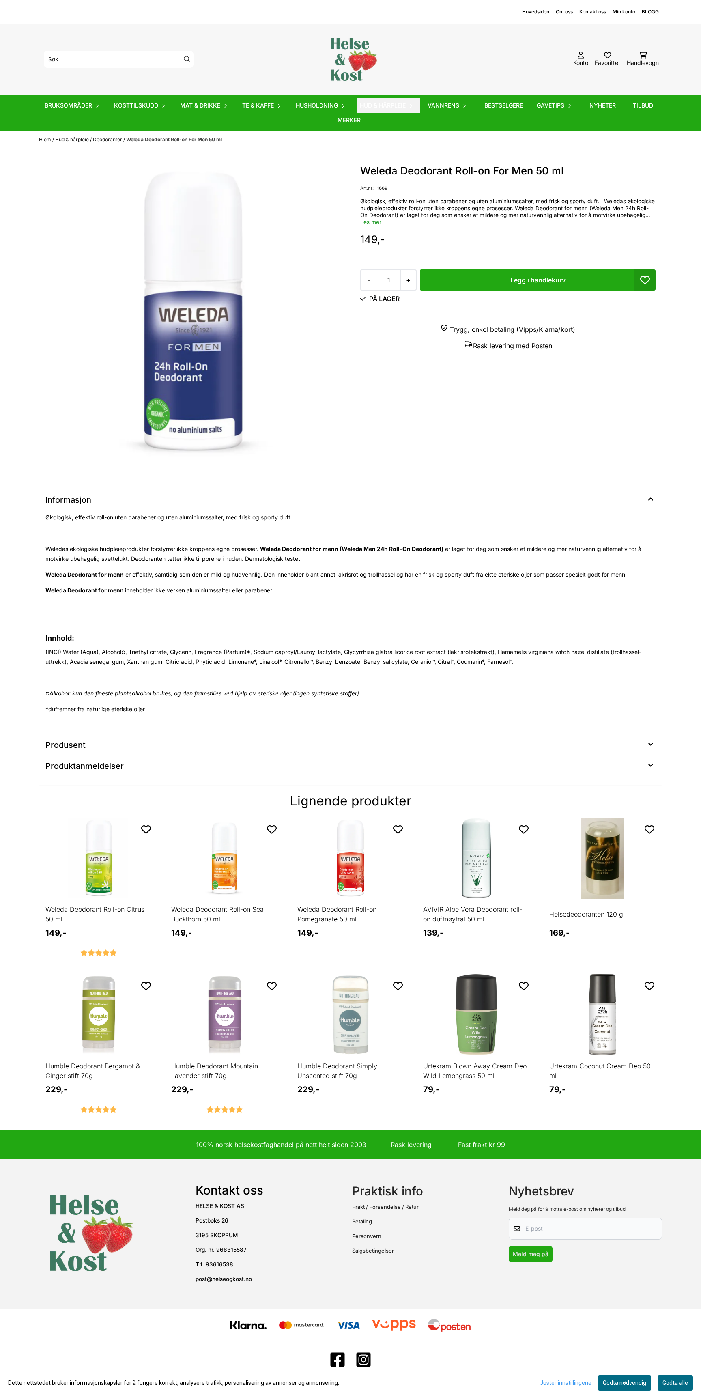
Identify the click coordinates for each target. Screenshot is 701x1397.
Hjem (45, 139)
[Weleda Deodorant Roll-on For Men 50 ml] (193, 317)
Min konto (624, 12)
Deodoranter (108, 139)
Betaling (362, 1221)
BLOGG (650, 12)
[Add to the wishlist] (146, 829)
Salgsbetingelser (373, 1251)
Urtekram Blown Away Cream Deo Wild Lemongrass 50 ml (475, 1071)
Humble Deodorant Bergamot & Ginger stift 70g (92, 1071)
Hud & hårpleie (72, 139)
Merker (349, 119)
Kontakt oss (592, 12)
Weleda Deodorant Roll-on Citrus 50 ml (94, 914)
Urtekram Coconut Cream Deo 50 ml (600, 1071)
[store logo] (353, 59)
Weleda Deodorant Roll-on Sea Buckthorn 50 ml (217, 914)
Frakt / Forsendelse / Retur (385, 1207)
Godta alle (675, 1383)
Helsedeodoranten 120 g (586, 914)
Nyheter (602, 105)
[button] (645, 280)
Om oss (564, 12)
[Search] (187, 59)
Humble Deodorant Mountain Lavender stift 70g (214, 1071)
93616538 (219, 1264)
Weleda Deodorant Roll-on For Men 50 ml (174, 139)
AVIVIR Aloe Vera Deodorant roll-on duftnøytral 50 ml (473, 914)
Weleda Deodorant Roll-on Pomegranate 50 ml (336, 914)
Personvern (366, 1236)
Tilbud (643, 105)
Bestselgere (503, 105)
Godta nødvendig (624, 1383)
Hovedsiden (535, 12)
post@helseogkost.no (224, 1279)
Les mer (370, 222)
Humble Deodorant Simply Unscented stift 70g (337, 1071)
